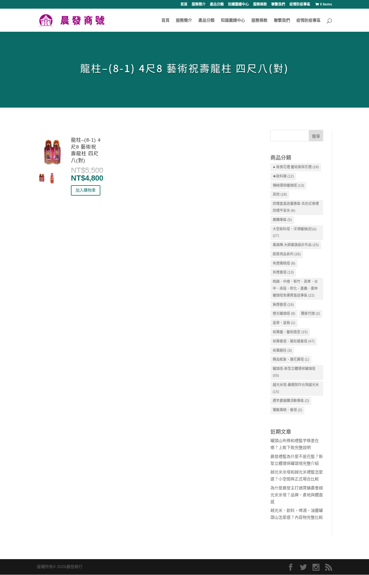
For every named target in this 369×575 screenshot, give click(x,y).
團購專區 (282, 220)
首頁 (183, 4)
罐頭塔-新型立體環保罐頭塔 (294, 372)
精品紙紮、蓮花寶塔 (291, 359)
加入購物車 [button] (86, 190)
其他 (280, 194)
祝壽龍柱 (282, 351)
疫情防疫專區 (299, 4)
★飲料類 (283, 176)
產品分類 (217, 4)
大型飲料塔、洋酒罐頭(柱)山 (295, 232)
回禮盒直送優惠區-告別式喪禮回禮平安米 (296, 207)
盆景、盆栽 (284, 323)
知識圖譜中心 (238, 4)
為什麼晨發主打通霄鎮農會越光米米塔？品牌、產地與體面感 (296, 495)
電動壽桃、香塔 (287, 410)
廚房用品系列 (287, 254)
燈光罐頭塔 (284, 314)
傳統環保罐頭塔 (288, 185)
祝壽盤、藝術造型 (290, 332)
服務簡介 (199, 4)
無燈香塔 (283, 305)
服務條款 (260, 4)
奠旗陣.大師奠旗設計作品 (296, 245)
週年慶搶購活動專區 (291, 401)
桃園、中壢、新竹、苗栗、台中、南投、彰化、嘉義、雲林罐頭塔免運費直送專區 (295, 288)
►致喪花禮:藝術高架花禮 (296, 167)
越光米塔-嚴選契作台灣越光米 (296, 388)
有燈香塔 (283, 272)
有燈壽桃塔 (284, 263)
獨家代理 (310, 314)
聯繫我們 (278, 4)
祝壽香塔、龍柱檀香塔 (294, 341)
